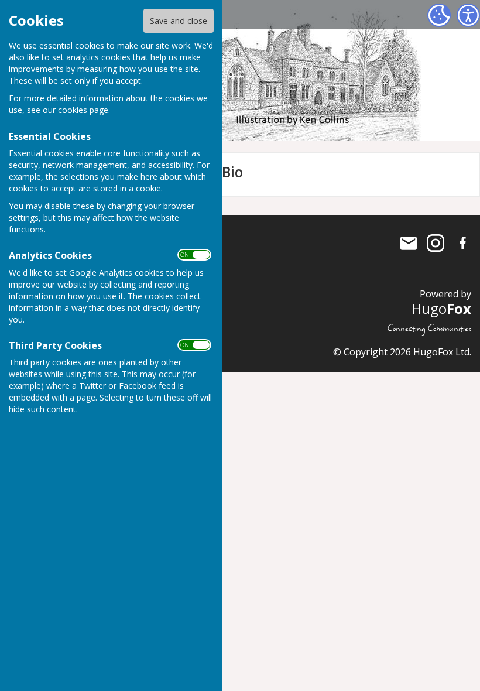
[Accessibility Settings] (468, 15)
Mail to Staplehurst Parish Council (408, 243)
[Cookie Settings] (439, 15)
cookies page (83, 109)
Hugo (441, 308)
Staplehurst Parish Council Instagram (435, 243)
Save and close (178, 20)
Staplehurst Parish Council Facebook (462, 243)
